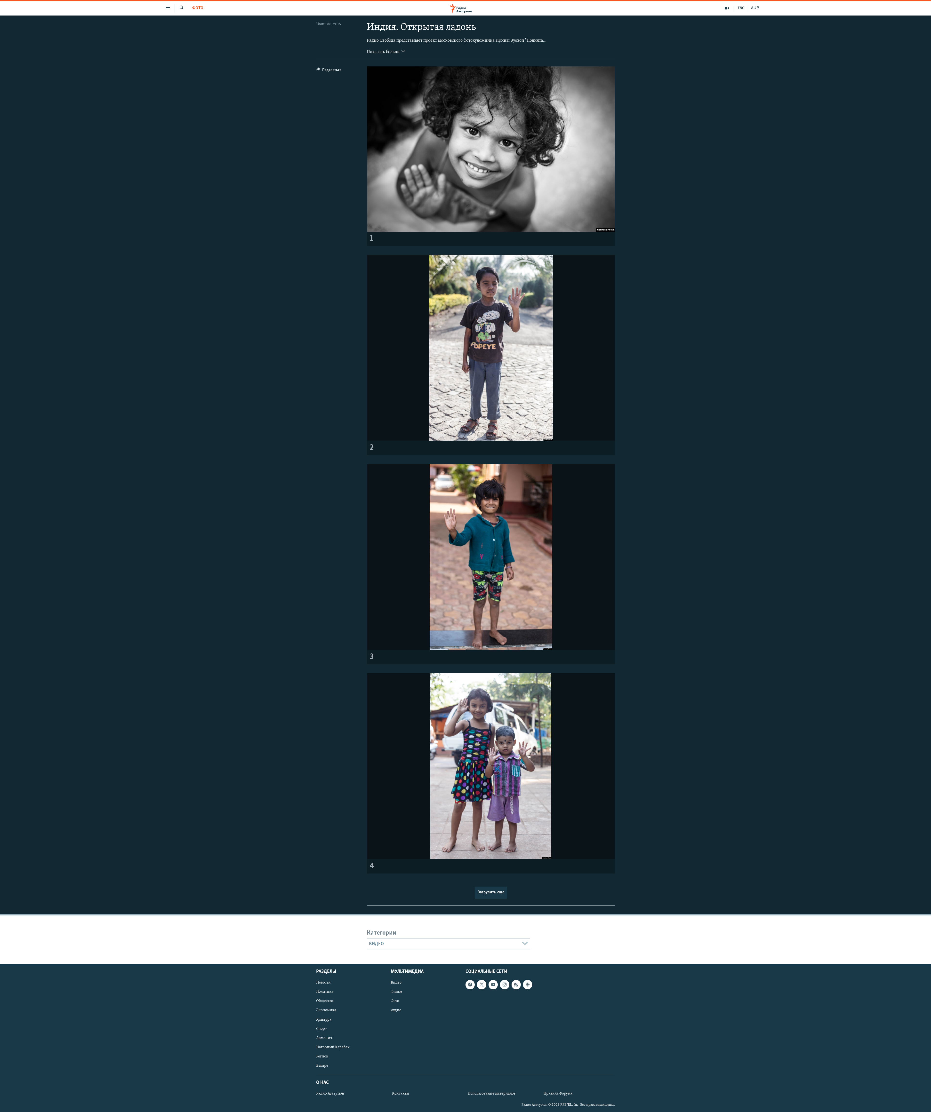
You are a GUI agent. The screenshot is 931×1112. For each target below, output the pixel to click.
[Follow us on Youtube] (493, 984)
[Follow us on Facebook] (470, 984)
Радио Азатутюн (330, 1094)
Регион (322, 1056)
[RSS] (516, 984)
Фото (197, 8)
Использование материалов (492, 1094)
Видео (396, 983)
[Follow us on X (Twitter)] (481, 984)
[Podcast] (527, 984)
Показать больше (384, 52)
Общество (324, 1001)
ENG (741, 8)
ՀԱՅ (755, 8)
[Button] (329, 71)
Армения (324, 1038)
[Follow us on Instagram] (504, 984)
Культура (323, 1019)
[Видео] (727, 8)
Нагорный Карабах (332, 1047)
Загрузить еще (491, 892)
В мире (322, 1066)
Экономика (326, 1010)
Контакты (400, 1094)
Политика (324, 992)
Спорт (321, 1029)
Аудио (396, 1010)
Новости (323, 983)
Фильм (396, 992)
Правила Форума (558, 1094)
